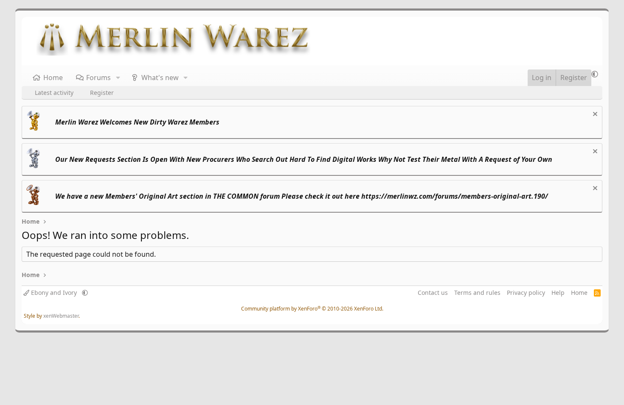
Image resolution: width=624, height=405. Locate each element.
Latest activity (54, 93)
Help (558, 292)
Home (53, 77)
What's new (160, 77)
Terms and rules (477, 292)
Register (102, 93)
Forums (98, 77)
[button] (118, 77)
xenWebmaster (61, 315)
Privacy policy (526, 292)
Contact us (433, 292)
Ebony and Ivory (54, 292)
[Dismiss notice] (594, 115)
